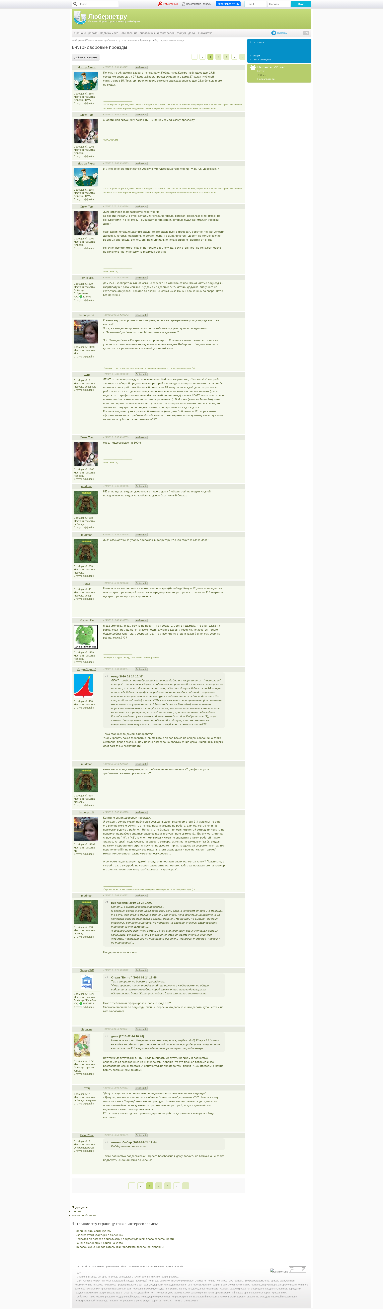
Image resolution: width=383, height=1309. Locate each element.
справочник (147, 32)
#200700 (124, 812)
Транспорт (146, 40)
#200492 (124, 114)
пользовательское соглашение (146, 1266)
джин (87, 583)
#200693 (124, 620)
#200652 (124, 374)
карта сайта (83, 1266)
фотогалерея (166, 32)
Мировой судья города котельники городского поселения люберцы (120, 1246)
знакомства (205, 32)
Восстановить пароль (198, 4)
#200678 (124, 534)
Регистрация (170, 4)
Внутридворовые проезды (169, 40)
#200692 (124, 583)
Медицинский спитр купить (93, 1230)
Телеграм (281, 32)
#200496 (124, 277)
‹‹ (194, 57)
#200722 (124, 970)
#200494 (124, 206)
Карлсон (86, 1029)
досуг (191, 32)
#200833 (124, 1088)
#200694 (124, 669)
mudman (86, 486)
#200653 (124, 437)
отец (87, 374)
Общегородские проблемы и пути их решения (111, 40)
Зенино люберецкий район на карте (99, 1242)
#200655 (124, 486)
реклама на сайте (116, 1266)
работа (93, 32)
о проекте (98, 1266)
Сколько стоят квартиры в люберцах (99, 1234)
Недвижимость (109, 32)
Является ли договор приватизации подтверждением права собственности (125, 1238)
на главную (258, 42)
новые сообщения (84, 1215)
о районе (80, 32)
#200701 (124, 895)
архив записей (174, 1266)
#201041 (124, 1135)
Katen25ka (87, 1135)
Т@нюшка (87, 277)
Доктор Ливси (87, 67)
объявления (129, 32)
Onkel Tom (87, 114)
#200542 (124, 315)
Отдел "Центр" (86, 669)
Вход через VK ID (228, 3)
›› (242, 57)
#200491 (124, 67)
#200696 (124, 764)
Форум (79, 40)
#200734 (124, 1029)
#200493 (124, 163)
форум (181, 32)
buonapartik (86, 315)
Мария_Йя (87, 620)
